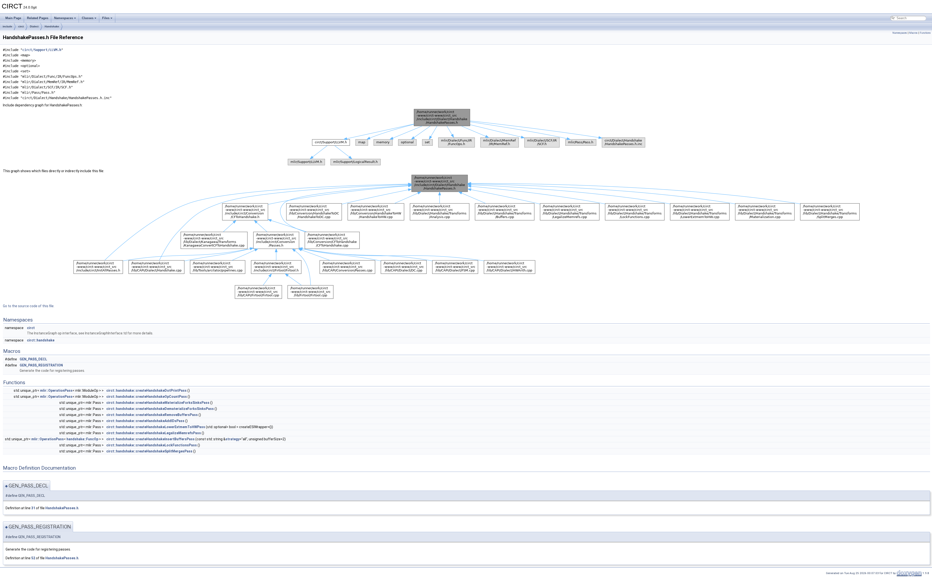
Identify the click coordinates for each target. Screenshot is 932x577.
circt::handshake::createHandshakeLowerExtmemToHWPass (155, 427)
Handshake (52, 26)
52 (33, 558)
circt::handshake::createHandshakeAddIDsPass (145, 421)
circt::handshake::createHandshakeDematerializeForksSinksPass (160, 409)
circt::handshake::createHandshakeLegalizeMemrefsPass (153, 433)
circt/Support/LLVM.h (41, 50)
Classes (87, 18)
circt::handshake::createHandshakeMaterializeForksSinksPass (157, 403)
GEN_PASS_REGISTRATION (41, 365)
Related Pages (37, 18)
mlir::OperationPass (56, 390)
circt (21, 26)
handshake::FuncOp (82, 439)
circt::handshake (40, 340)
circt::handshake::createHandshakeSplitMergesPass (149, 451)
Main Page (13, 18)
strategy (232, 439)
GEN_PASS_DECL (33, 359)
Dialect (34, 26)
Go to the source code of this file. (28, 306)
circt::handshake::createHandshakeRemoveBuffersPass (152, 415)
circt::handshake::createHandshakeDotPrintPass (146, 390)
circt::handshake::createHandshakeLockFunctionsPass (151, 445)
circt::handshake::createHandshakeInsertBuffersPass (150, 439)
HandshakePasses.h (61, 508)
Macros (913, 32)
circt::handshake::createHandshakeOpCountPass (146, 397)
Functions (925, 32)
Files (105, 18)
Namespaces (63, 18)
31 (33, 508)
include (7, 26)
